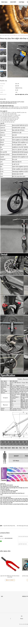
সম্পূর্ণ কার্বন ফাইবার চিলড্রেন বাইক (9, 525)
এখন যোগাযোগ (11, 580)
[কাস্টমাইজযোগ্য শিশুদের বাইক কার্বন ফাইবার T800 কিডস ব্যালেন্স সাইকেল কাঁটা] (10, 564)
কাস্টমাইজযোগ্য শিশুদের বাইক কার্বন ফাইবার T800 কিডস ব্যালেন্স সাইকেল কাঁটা (10, 576)
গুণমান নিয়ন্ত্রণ (21, 2)
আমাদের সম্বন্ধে (4, 2)
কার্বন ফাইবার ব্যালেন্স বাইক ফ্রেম (22, 525)
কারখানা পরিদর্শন (13, 2)
